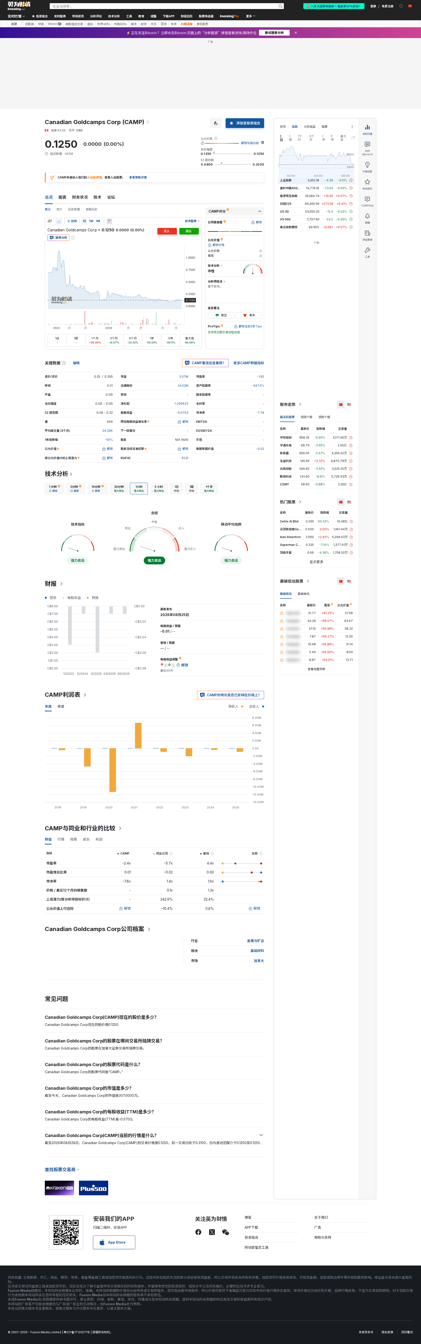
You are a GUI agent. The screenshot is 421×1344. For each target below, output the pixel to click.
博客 (248, 1217)
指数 (295, 126)
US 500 (285, 219)
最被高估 (303, 594)
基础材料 (257, 951)
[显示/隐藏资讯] (109, 221)
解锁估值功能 (250, 143)
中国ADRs (120, 24)
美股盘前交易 (74, 24)
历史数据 (74, 209)
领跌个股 (324, 417)
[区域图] (59, 221)
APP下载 (251, 1227)
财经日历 (186, 16)
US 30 (284, 211)
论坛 (111, 197)
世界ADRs (103, 24)
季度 (60, 706)
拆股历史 (91, 209)
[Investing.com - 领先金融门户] (19, 6)
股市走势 (288, 404)
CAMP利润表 (62, 694)
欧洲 (144, 24)
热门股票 (288, 502)
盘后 (90, 24)
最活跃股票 (287, 417)
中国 (41, 24)
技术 (97, 197)
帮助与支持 (322, 1237)
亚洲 (164, 24)
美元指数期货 (288, 227)
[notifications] (401, 6)
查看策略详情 (138, 177)
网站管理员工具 (256, 1247)
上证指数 (286, 180)
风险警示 (407, 1332)
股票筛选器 (206, 16)
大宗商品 (310, 126)
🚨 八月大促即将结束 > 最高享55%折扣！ (334, 6)
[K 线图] (49, 221)
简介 (59, 209)
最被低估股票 (291, 581)
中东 (154, 24)
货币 (283, 126)
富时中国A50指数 (291, 188)
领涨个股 (306, 417)
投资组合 (251, 1237)
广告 (317, 1227)
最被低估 (286, 594)
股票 (14, 24)
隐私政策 (387, 1332)
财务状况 (80, 197)
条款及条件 (366, 1332)
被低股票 (202, 24)
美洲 (134, 24)
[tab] (54, 488)
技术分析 (56, 473)
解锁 (127, 908)
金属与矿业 (255, 941)
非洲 (174, 24)
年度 (48, 706)
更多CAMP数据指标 (248, 363)
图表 (62, 197)
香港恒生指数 (288, 196)
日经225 (285, 204)
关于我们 (321, 1217)
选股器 (29, 24)
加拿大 (259, 961)
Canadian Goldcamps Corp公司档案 (94, 928)
